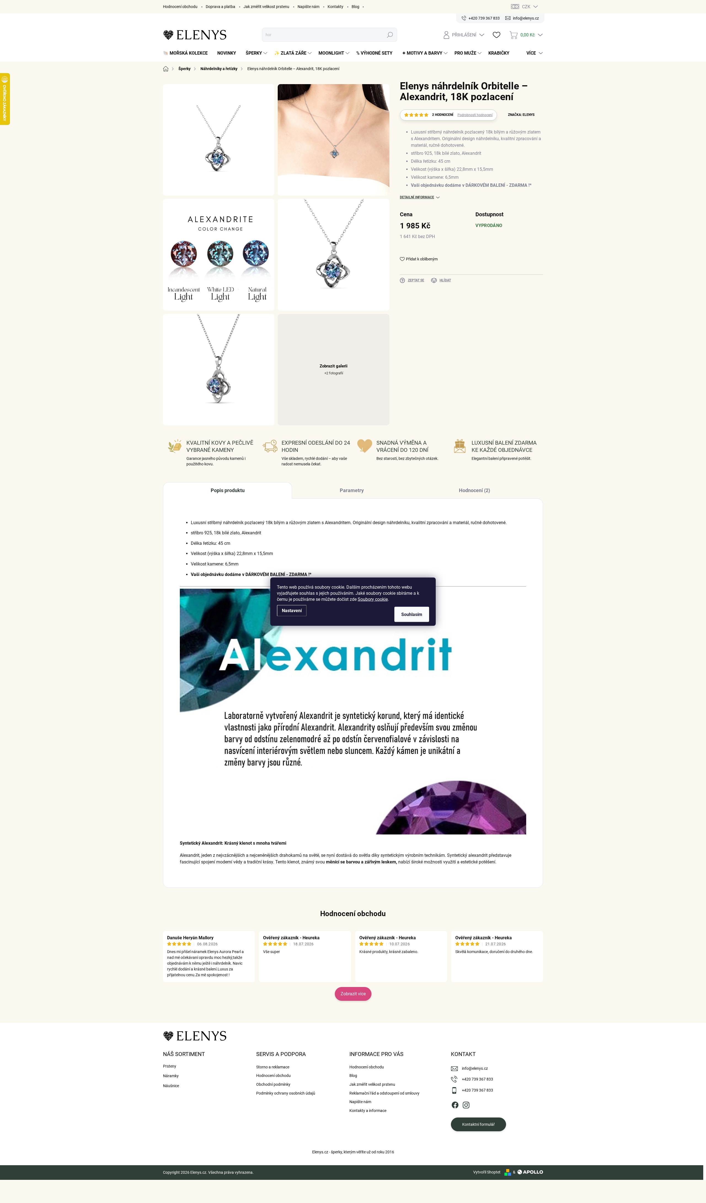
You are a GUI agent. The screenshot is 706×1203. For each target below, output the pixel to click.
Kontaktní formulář (478, 1124)
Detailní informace (417, 197)
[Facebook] (455, 1104)
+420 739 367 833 (477, 1079)
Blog (355, 6)
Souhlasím (411, 614)
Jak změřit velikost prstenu (266, 6)
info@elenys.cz (475, 1068)
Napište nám (308, 6)
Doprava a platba (220, 6)
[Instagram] (466, 1104)
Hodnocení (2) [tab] (474, 490)
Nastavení (292, 610)
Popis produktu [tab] (228, 490)
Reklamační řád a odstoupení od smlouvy (384, 1093)
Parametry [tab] (352, 490)
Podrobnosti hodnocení (475, 115)
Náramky (171, 1076)
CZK (526, 6)
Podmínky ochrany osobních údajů (285, 1093)
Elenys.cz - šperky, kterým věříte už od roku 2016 (353, 1152)
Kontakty (335, 6)
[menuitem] (187, 53)
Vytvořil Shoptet (487, 1172)
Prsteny (169, 1066)
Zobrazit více (353, 993)
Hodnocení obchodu (180, 6)
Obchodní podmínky (273, 1084)
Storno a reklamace (272, 1067)
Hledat (390, 35)
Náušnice (171, 1086)
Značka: (521, 115)
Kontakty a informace (367, 1110)
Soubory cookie (373, 599)
